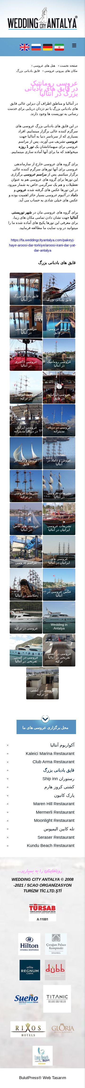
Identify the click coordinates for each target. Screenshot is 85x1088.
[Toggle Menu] (74, 45)
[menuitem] (42, 745)
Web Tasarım (54, 1078)
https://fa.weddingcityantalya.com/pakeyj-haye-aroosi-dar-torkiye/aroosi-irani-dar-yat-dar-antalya (42, 245)
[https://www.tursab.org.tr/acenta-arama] (42, 912)
